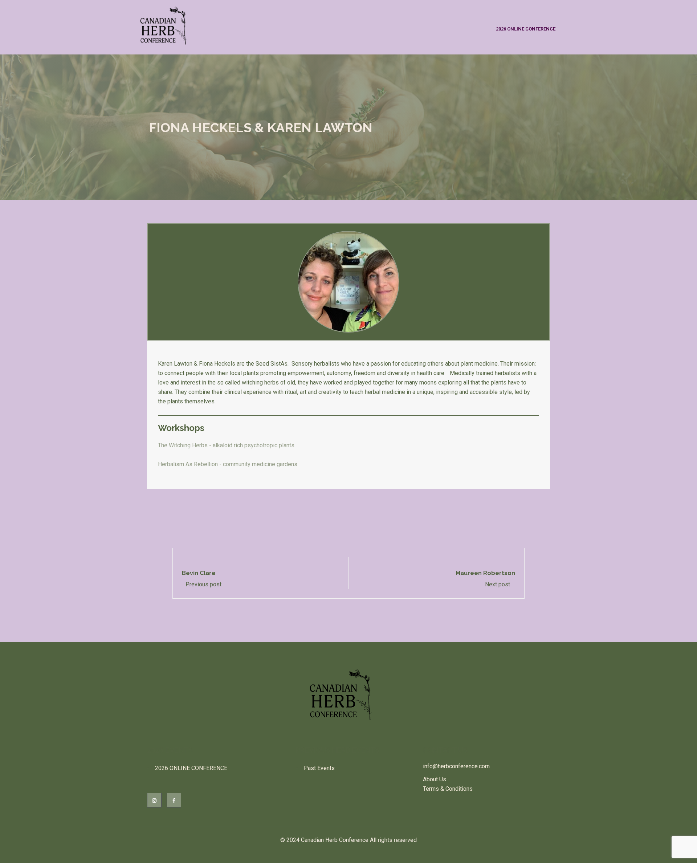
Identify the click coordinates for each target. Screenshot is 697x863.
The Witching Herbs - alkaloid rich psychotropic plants (226, 445)
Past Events (319, 768)
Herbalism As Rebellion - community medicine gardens (227, 464)
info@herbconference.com (456, 766)
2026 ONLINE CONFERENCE (525, 29)
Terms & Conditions (448, 788)
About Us (434, 779)
